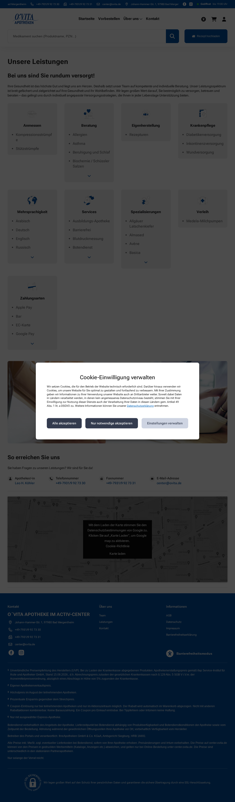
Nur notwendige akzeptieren (111, 423)
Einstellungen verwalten (165, 423)
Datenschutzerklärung (140, 405)
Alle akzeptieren (64, 423)
